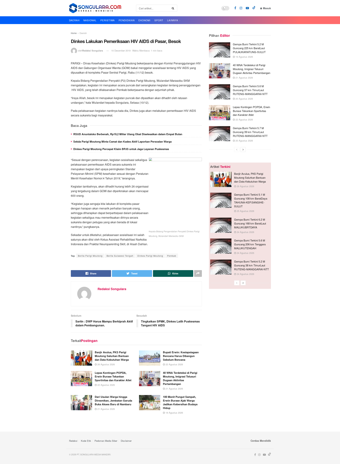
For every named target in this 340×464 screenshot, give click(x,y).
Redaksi (73, 440)
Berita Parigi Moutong (90, 255)
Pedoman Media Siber (106, 440)
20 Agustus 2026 (244, 98)
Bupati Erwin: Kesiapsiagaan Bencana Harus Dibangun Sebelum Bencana (181, 356)
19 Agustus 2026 (244, 56)
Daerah (83, 32)
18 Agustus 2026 (174, 412)
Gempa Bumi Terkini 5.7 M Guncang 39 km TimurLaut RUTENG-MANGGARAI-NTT (250, 132)
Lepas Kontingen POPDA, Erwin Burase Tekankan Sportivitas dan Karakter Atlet (113, 376)
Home (74, 32)
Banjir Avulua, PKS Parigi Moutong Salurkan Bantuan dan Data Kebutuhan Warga (112, 356)
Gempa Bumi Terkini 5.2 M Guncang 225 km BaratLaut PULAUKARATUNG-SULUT (249, 48)
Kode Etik (86, 440)
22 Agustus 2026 (174, 364)
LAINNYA (172, 20)
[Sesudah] (243, 149)
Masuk (266, 8)
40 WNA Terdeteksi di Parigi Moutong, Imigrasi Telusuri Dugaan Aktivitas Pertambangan (180, 378)
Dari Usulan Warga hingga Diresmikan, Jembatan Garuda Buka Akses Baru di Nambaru (113, 400)
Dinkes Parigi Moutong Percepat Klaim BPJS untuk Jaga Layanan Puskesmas (121, 149)
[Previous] (236, 149)
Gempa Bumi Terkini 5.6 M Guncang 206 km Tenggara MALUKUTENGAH (250, 244)
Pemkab (171, 255)
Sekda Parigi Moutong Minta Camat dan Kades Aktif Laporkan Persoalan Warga (122, 141)
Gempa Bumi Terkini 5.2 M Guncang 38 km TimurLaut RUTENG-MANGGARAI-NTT (251, 265)
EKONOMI (144, 20)
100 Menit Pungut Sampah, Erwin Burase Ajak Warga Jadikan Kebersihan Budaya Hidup (180, 402)
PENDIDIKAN (127, 20)
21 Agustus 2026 (174, 388)
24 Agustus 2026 (245, 232)
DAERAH (74, 20)
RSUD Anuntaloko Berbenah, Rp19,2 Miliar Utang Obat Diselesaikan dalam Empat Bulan (127, 134)
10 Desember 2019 (121, 50)
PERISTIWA (107, 20)
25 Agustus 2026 (245, 211)
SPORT (158, 20)
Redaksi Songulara (92, 50)
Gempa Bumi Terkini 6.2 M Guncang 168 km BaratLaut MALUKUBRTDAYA (250, 223)
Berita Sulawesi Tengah (120, 255)
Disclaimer (126, 440)
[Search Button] (173, 8)
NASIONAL (90, 20)
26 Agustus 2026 (106, 364)
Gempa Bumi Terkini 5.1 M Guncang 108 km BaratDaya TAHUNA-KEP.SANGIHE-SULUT (250, 200)
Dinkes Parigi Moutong (150, 255)
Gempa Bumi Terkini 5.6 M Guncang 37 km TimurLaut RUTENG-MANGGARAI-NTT (250, 90)
